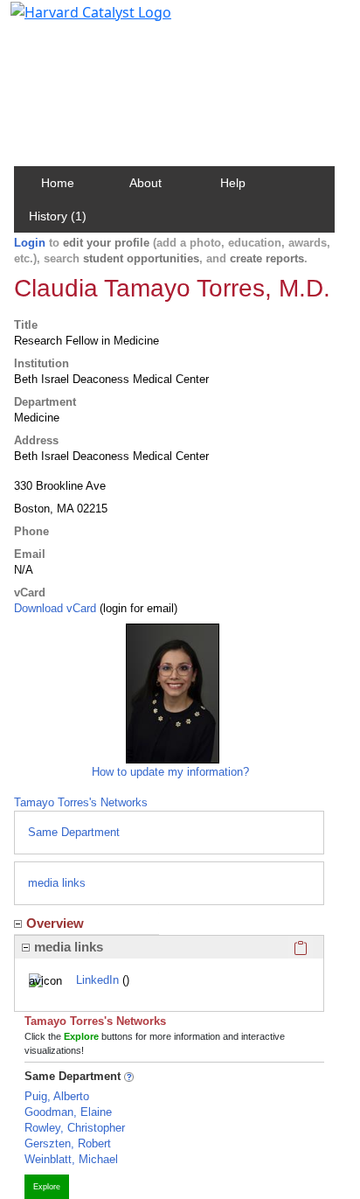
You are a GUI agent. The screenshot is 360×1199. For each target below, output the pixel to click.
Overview (55, 923)
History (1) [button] (58, 216)
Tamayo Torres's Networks (81, 802)
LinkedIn (97, 979)
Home (57, 183)
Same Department (74, 832)
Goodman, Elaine (68, 1112)
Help (233, 183)
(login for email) (136, 608)
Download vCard (55, 608)
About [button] (145, 183)
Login (29, 242)
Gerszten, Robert (67, 1143)
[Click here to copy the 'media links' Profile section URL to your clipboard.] (300, 947)
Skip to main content (73, 21)
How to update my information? (170, 771)
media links (57, 882)
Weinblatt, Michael (71, 1159)
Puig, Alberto (56, 1096)
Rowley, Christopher (74, 1127)
